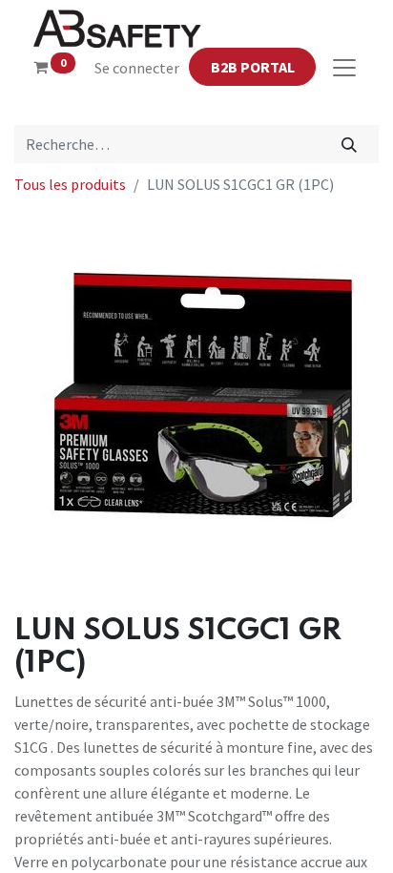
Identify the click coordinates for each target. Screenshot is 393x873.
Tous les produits (70, 184)
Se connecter (136, 67)
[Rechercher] (350, 144)
